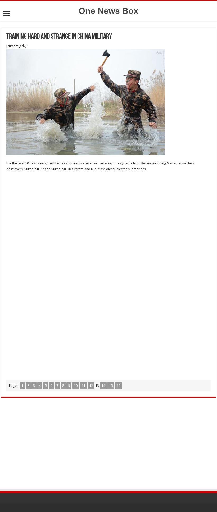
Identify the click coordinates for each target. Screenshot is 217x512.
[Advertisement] (108, 214)
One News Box (108, 11)
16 (118, 386)
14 (103, 386)
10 (76, 386)
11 (83, 386)
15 (111, 386)
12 (91, 386)
